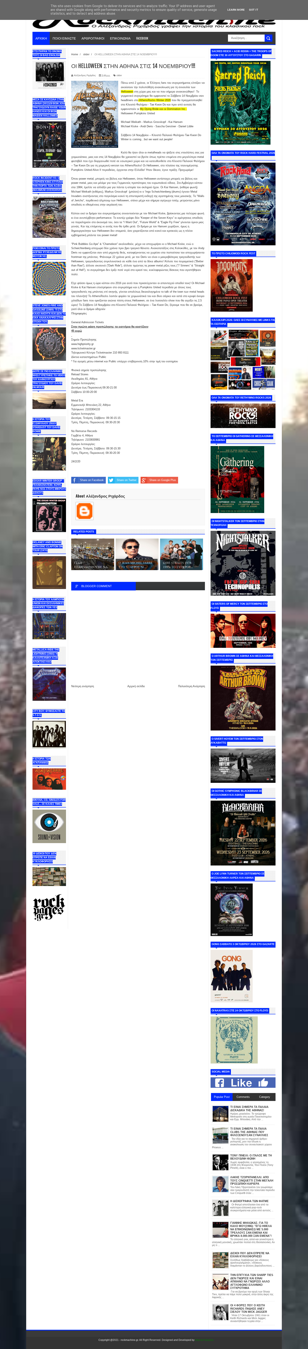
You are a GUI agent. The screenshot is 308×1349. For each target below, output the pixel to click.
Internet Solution (204, 1340)
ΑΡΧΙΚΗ (41, 38)
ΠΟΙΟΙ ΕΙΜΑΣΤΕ (64, 38)
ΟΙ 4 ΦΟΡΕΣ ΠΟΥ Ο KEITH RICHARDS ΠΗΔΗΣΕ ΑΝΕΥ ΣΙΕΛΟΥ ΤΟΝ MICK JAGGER (248, 1308)
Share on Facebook (92, 480)
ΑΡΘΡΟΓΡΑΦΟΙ (93, 38)
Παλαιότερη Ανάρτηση (191, 686)
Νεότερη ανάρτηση (82, 686)
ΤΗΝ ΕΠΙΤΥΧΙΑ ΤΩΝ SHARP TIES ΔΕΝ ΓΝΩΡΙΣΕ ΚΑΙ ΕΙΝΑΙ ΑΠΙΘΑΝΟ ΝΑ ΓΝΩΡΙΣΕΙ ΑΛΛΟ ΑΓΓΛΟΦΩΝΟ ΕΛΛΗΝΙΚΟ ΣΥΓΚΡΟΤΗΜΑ (251, 1281)
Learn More (236, 9)
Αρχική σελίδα (136, 686)
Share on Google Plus (162, 480)
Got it (253, 9)
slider (119, 75)
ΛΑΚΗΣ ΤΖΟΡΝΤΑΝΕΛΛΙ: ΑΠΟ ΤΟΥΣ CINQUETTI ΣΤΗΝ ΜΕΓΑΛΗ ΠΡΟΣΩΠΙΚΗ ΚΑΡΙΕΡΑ (251, 1180)
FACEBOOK (142, 38)
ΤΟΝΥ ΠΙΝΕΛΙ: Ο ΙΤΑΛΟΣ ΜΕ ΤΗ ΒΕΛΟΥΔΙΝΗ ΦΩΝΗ (251, 1157)
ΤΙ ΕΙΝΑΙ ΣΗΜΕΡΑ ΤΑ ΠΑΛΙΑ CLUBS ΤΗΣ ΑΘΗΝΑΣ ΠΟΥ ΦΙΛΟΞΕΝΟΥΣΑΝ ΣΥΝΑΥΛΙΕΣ (249, 1132)
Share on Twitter (126, 480)
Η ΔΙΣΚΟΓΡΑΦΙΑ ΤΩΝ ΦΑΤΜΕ (249, 1201)
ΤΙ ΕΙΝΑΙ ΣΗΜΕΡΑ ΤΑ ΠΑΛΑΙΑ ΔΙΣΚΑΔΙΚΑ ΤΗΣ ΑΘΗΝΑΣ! (249, 1108)
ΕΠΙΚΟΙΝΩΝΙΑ (120, 38)
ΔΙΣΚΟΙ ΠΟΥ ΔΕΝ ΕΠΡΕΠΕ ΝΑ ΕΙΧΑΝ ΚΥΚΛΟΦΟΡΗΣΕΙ (249, 1255)
